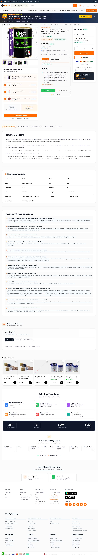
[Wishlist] (36, 28)
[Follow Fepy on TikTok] (81, 504)
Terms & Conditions (25, 497)
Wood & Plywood (9, 528)
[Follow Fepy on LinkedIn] (77, 504)
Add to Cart (85, 53)
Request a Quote (92, 10)
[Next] (36, 42)
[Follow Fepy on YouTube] (85, 504)
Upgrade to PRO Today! (80, 78)
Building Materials (10, 518)
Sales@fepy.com (54, 499)
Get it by (8, 378)
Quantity (76, 46)
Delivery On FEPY (39, 504)
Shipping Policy (24, 499)
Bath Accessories (9, 540)
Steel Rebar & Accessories (11, 523)
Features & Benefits (10, 126)
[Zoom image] (36, 57)
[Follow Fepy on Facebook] (66, 504)
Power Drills (75, 521)
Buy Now (85, 57)
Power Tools (76, 518)
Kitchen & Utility (9, 545)
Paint (51, 521)
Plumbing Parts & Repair (34, 540)
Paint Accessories (54, 523)
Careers (7, 497)
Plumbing (30, 534)
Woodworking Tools (77, 528)
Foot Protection (76, 540)
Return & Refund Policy (25, 494)
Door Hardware (76, 545)
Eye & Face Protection (78, 538)
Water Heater (31, 545)
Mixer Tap (7, 538)
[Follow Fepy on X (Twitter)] (70, 504)
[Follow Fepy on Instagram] (74, 504)
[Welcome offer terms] (50, 52)
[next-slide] (93, 449)
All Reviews (9, 339)
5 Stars (18, 339)
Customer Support (39, 492)
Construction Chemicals (34, 518)
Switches (52, 542)
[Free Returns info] (47, 48)
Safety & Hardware (78, 534)
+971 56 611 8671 (54, 504)
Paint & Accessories (55, 518)
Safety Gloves (76, 542)
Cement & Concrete (10, 521)
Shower (7, 542)
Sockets (52, 545)
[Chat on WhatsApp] (3, 553)
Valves (29, 542)
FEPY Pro (37, 499)
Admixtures (30, 526)
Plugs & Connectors (55, 547)
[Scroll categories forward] (84, 10)
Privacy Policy (23, 492)
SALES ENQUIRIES (54, 497)
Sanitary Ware (9, 534)
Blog (6, 494)
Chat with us (38, 494)
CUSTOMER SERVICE (55, 501)
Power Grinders (76, 523)
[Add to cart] (14, 382)
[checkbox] (5, 77)
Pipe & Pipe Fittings (32, 538)
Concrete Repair (32, 528)
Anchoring (30, 521)
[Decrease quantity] (32, 85)
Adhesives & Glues (32, 523)
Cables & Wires (53, 538)
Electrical (52, 534)
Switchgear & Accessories (56, 540)
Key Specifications (24, 126)
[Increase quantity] (35, 85)
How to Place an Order (40, 501)
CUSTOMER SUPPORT (55, 492)
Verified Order (28, 339)
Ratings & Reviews (49, 126)
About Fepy (8, 492)
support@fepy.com (54, 494)
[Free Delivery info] (51, 64)
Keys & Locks (76, 547)
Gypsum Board (8, 526)
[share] (36, 32)
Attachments (37, 126)
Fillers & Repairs (32, 530)
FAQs (36, 497)
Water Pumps (31, 547)
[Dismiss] (94, 16)
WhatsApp (48, 90)
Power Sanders (76, 526)
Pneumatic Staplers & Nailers (80, 530)
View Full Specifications (47, 84)
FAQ (59, 126)
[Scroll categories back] (11, 10)
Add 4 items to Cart (21, 115)
